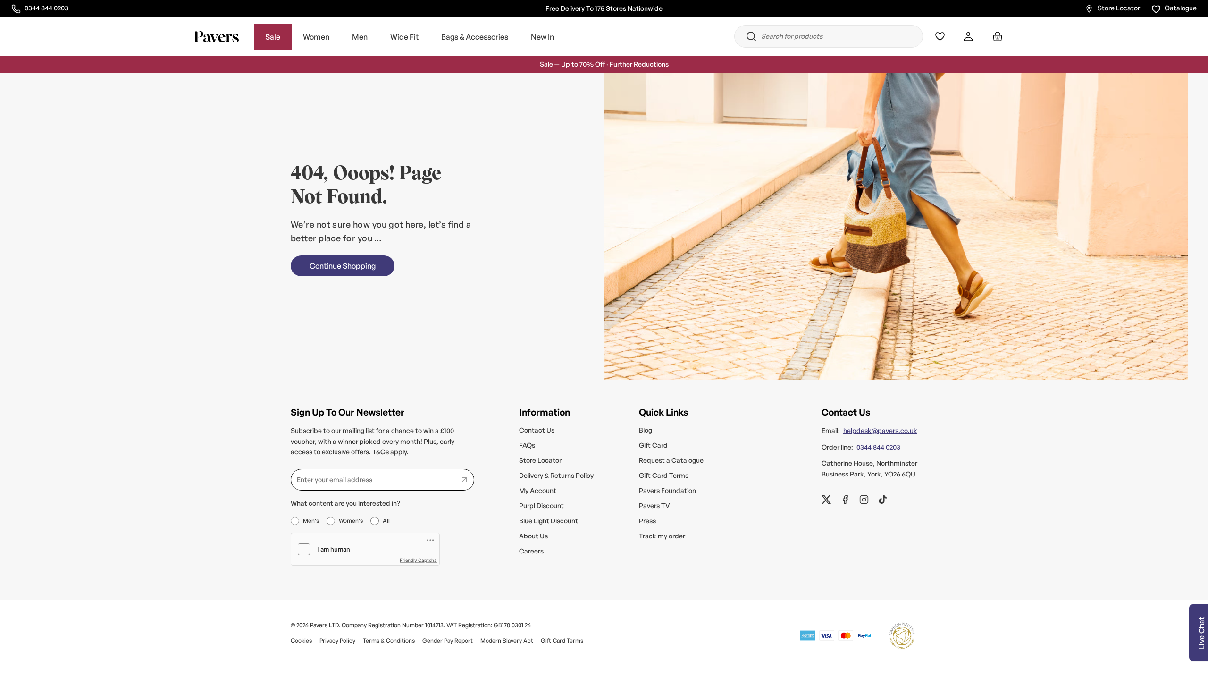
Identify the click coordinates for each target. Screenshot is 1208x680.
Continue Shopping (343, 266)
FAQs (527, 445)
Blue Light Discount (548, 521)
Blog (645, 430)
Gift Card (653, 445)
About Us (533, 536)
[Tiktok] (883, 499)
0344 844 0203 (46, 7)
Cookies (301, 640)
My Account (537, 490)
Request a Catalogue (671, 460)
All (386, 520)
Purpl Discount (541, 506)
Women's (351, 520)
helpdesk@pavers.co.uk (880, 430)
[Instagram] (864, 499)
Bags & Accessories (474, 37)
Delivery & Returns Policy (556, 475)
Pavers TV (654, 506)
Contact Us (536, 430)
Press (647, 521)
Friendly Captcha (418, 560)
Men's (311, 520)
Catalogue (1181, 8)
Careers (531, 551)
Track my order (662, 536)
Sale (272, 37)
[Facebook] (845, 499)
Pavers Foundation (667, 490)
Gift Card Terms (663, 475)
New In (542, 37)
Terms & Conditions (389, 640)
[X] (826, 499)
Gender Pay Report (447, 640)
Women (316, 37)
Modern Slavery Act (506, 640)
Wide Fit (404, 37)
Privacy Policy (337, 640)
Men (360, 37)
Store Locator (1119, 8)
